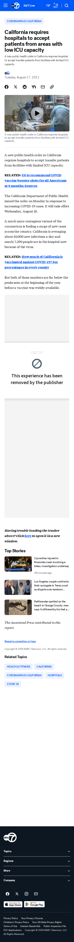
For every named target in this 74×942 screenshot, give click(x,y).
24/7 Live (29, 6)
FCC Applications (13, 930)
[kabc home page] (10, 837)
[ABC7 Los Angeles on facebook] (7, 894)
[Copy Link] (52, 87)
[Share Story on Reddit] (24, 87)
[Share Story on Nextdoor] (33, 87)
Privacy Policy (11, 918)
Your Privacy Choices (32, 918)
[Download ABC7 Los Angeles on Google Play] (34, 904)
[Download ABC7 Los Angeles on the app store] (13, 904)
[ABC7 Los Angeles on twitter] (17, 894)
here (28, 535)
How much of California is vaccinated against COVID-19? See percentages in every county (34, 262)
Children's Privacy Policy (16, 922)
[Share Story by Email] (42, 87)
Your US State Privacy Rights (47, 922)
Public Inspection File (55, 926)
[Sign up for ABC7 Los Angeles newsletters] (36, 894)
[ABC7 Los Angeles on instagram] (26, 894)
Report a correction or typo (20, 641)
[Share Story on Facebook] (6, 87)
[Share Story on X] (15, 87)
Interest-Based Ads (30, 926)
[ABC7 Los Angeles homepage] (15, 5)
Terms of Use (10, 926)
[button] (5, 5)
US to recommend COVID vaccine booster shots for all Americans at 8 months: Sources (36, 180)
